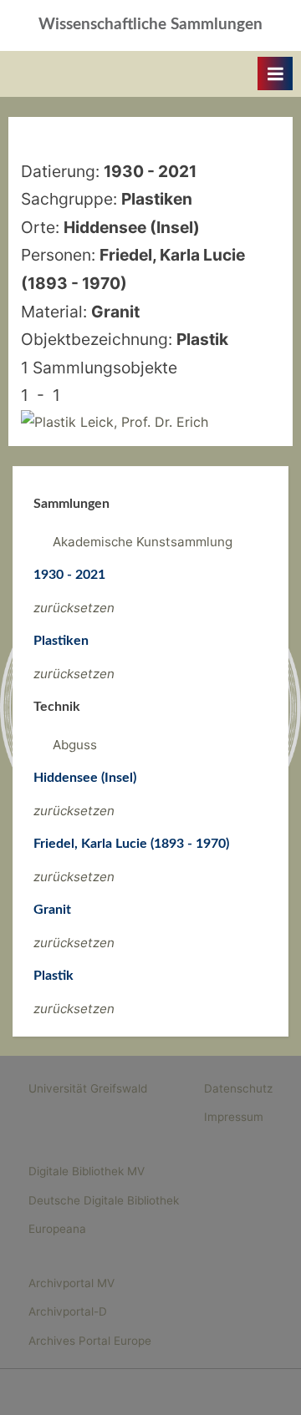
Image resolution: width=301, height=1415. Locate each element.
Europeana (57, 1228)
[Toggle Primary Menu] (275, 73)
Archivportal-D (67, 1311)
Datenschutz (238, 1088)
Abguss (75, 745)
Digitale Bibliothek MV (86, 1171)
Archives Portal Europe (89, 1340)
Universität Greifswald (87, 1088)
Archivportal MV (71, 1283)
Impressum (233, 1116)
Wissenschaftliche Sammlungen (150, 25)
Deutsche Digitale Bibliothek (103, 1200)
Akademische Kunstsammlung (142, 542)
